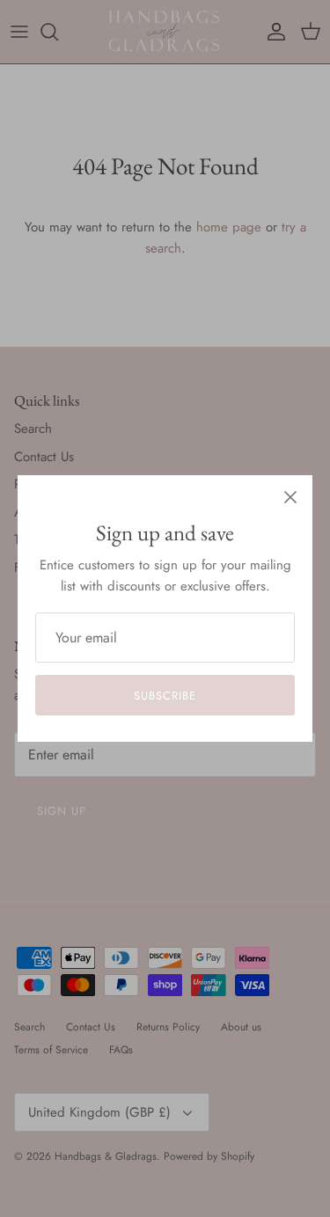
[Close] (290, 497)
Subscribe (165, 695)
